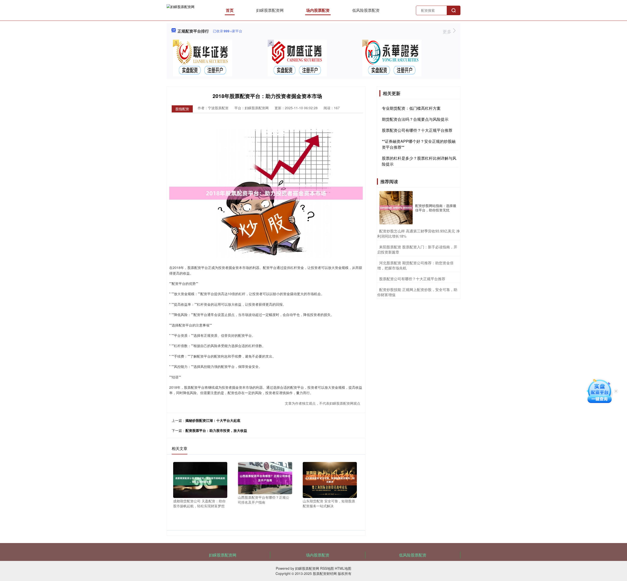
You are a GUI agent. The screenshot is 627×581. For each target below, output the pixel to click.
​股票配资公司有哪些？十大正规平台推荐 (412, 278)
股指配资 (182, 108)
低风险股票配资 (366, 10)
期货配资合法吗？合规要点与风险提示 (415, 119)
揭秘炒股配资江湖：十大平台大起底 (212, 420)
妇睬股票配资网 (270, 10)
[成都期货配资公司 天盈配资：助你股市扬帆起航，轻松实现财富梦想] (200, 479)
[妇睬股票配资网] (180, 9)
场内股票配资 (318, 10)
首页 (230, 10)
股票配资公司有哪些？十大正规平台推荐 (417, 130)
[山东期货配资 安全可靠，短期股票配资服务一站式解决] (330, 479)
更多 (448, 31)
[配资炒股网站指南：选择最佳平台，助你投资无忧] (396, 207)
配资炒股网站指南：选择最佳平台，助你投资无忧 (435, 207)
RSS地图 (327, 568)
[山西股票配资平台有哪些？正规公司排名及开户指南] (265, 477)
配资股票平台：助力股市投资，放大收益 (216, 430)
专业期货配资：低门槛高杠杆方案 (411, 108)
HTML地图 (343, 568)
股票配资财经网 (325, 573)
